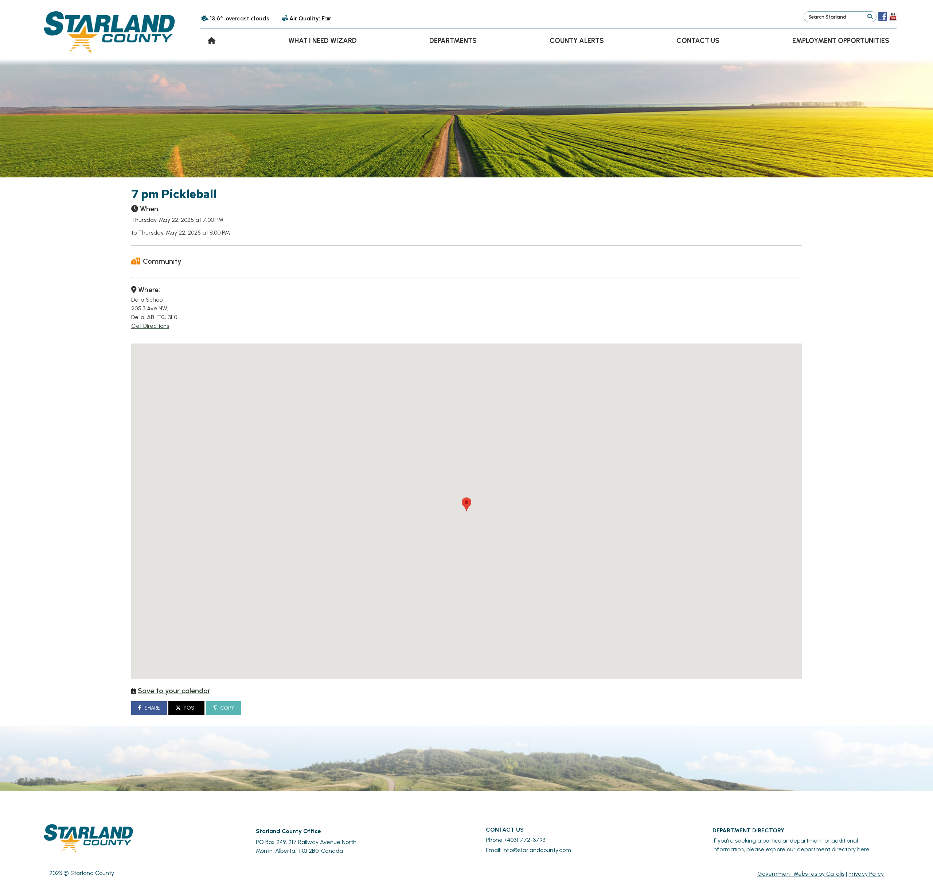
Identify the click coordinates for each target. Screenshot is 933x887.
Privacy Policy (866, 873)
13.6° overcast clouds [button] (239, 18)
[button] (870, 16)
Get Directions (150, 325)
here (863, 849)
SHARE (152, 708)
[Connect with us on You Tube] (893, 16)
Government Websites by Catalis (800, 873)
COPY (227, 708)
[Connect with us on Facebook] (882, 16)
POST (191, 708)
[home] (211, 41)
